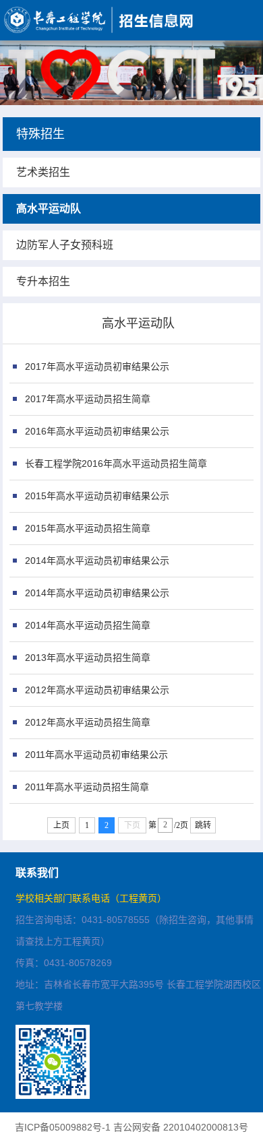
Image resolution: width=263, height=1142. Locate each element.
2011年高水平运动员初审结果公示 (96, 754)
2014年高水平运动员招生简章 (87, 625)
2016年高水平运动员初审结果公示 (97, 431)
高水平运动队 (48, 208)
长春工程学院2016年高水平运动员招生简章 (116, 463)
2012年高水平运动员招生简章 (87, 722)
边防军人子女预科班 (64, 245)
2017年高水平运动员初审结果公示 (97, 366)
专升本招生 (43, 281)
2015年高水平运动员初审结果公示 (97, 495)
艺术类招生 (43, 172)
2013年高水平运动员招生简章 (87, 657)
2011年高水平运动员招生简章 (87, 787)
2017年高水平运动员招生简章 (87, 398)
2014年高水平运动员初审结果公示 (97, 560)
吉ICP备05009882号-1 (63, 1127)
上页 (61, 825)
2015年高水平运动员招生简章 (87, 528)
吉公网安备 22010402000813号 (180, 1127)
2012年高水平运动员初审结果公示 (97, 690)
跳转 (203, 825)
